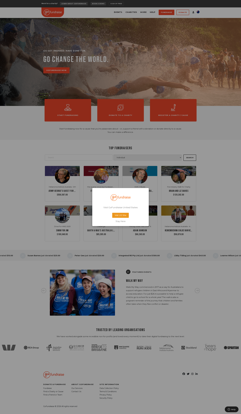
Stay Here (121, 221)
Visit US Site (120, 215)
